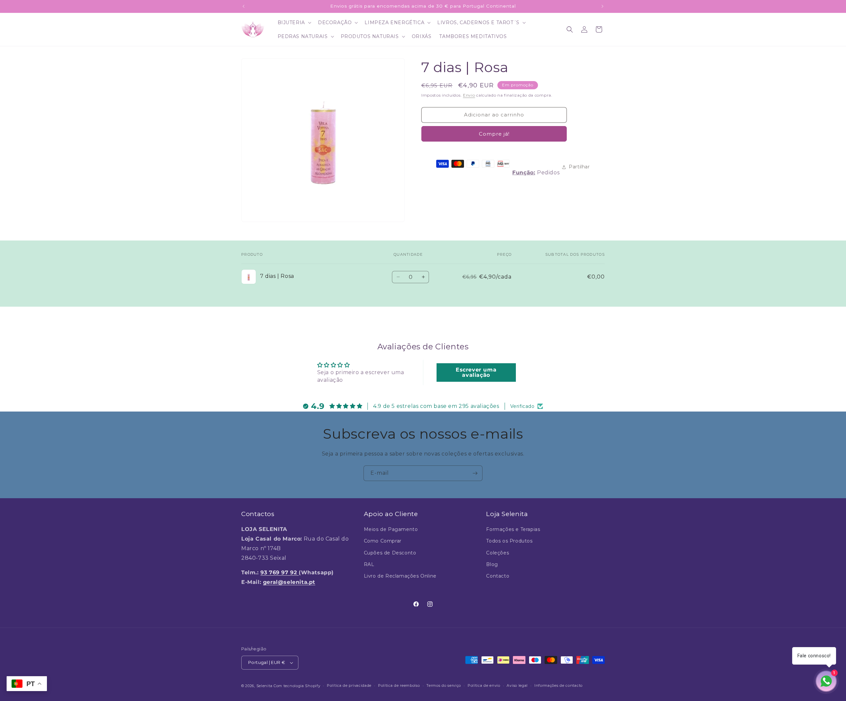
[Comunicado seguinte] (602, 6)
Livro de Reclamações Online (400, 576)
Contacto (497, 576)
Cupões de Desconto (390, 553)
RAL (369, 564)
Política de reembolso (399, 685)
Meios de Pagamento (391, 529)
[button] (294, 22)
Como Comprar (383, 541)
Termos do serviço (443, 685)
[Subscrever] (475, 473)
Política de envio (484, 685)
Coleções (497, 553)
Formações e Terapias (513, 529)
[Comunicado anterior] (243, 6)
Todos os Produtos (509, 541)
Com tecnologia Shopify (297, 685)
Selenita (265, 685)
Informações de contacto (558, 685)
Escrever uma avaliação (476, 372)
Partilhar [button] (579, 167)
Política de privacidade (349, 685)
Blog (492, 564)
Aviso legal (517, 685)
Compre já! (494, 134)
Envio (469, 95)
